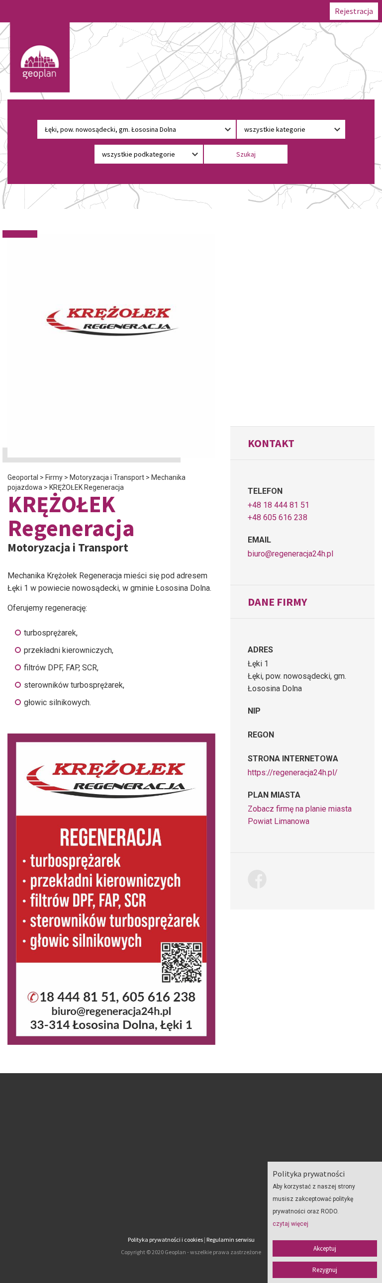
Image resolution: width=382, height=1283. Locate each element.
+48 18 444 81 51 (278, 505)
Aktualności (191, 1175)
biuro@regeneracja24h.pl (290, 553)
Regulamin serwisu (230, 1239)
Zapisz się (190, 1149)
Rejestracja (354, 11)
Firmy (190, 1136)
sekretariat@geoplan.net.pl (71, 1207)
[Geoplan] (40, 57)
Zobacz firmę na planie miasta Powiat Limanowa (300, 815)
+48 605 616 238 (277, 517)
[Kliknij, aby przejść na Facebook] (261, 881)
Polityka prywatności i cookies (165, 1239)
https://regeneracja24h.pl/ (293, 772)
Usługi (191, 1162)
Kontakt (190, 1188)
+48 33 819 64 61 (72, 1182)
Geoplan (191, 1201)
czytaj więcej (290, 1223)
